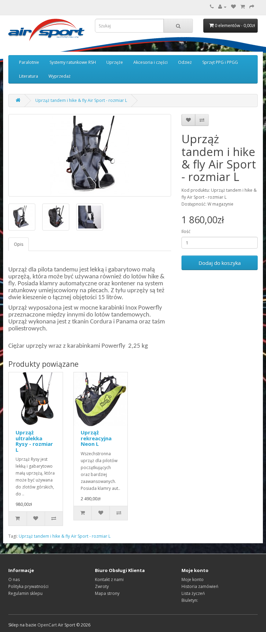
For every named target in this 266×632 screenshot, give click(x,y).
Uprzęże (114, 62)
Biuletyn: (189, 600)
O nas (14, 579)
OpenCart (47, 625)
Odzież (185, 62)
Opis (18, 244)
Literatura (28, 76)
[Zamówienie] (251, 7)
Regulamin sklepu (25, 593)
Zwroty (102, 586)
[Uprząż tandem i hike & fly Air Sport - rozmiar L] (89, 155)
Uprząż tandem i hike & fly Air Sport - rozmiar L (81, 100)
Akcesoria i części (150, 62)
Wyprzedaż (59, 76)
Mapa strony (107, 593)
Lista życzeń (193, 593)
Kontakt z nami (109, 579)
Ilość (185, 231)
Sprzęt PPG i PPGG (220, 62)
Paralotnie (29, 62)
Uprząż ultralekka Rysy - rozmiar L (34, 441)
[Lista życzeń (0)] (233, 7)
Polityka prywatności (28, 586)
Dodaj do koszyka (219, 262)
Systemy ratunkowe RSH (73, 62)
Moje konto (192, 579)
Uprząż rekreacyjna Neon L (96, 438)
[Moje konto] (222, 7)
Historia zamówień (199, 586)
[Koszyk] (242, 7)
